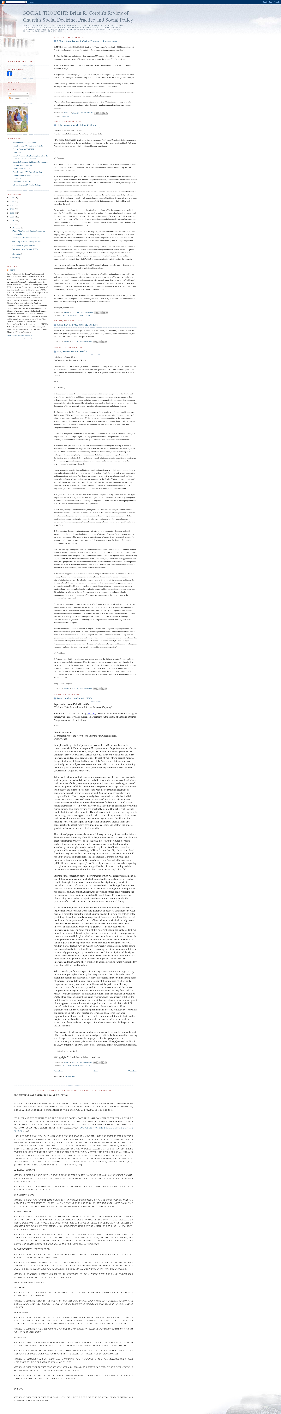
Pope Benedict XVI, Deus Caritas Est (27, 172)
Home (96, 1070)
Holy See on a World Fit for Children (76, 125)
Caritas (65, 116)
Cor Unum (17, 152)
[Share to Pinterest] (106, 113)
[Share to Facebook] (103, 113)
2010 (12, 213)
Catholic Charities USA (22, 181)
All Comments (16, 98)
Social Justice (84, 316)
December (16, 227)
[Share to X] (101, 113)
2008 (12, 220)
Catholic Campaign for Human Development (30, 162)
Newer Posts (58, 1070)
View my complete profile (19, 336)
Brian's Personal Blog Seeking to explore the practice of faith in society (30, 157)
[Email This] (95, 113)
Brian (12, 270)
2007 (12, 224)
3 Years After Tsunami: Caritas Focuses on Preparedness (87, 41)
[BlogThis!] (98, 113)
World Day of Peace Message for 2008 (77, 324)
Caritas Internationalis (21, 168)
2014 (12, 197)
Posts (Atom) (70, 1076)
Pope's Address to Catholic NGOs (75, 698)
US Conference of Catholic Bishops (27, 184)
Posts (13, 93)
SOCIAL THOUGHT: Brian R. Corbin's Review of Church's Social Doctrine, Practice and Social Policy (78, 16)
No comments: (87, 113)
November (16, 254)
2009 (12, 216)
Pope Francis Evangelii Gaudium (26, 142)
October (15, 257)
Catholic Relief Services (22, 165)
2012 (12, 205)
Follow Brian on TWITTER (24, 149)
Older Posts (132, 1070)
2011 (12, 209)
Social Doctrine (69, 316)
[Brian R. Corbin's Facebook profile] (9, 75)
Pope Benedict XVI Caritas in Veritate (28, 145)
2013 (12, 201)
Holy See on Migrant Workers (73, 351)
